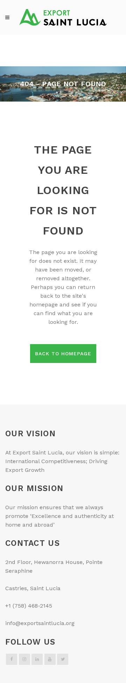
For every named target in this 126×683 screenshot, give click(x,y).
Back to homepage (63, 353)
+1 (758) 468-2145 (28, 605)
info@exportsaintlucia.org (40, 623)
